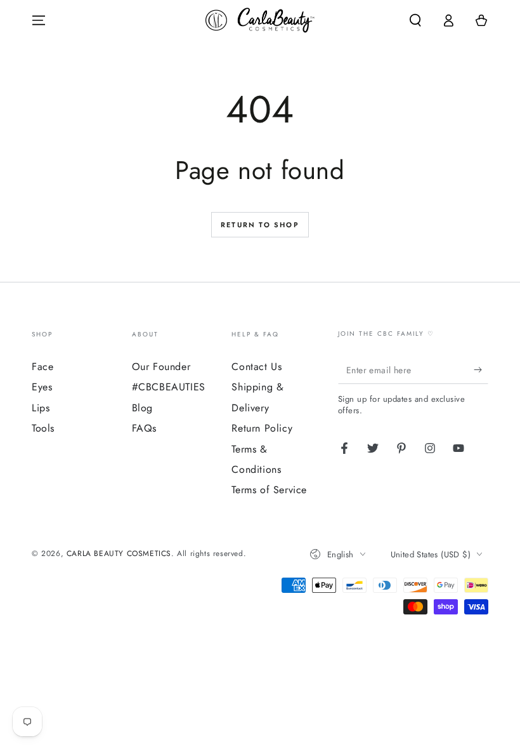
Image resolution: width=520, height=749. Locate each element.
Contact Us (256, 366)
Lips (40, 408)
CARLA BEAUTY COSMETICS (119, 553)
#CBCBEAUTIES (168, 387)
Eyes (42, 387)
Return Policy (261, 428)
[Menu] (38, 20)
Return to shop (260, 225)
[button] (415, 20)
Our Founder (161, 366)
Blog (142, 408)
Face (42, 366)
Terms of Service (269, 489)
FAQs (144, 428)
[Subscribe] (481, 369)
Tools (43, 428)
